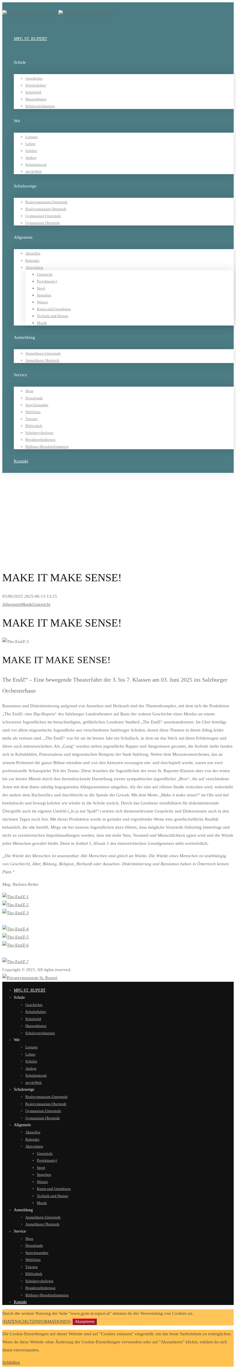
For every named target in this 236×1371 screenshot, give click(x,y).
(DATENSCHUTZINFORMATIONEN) (36, 1321)
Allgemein (22, 497)
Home (19, 490)
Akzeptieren (84, 1321)
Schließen (11, 1362)
